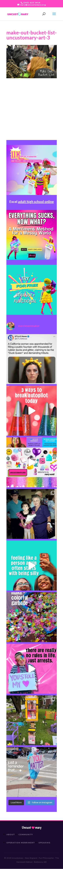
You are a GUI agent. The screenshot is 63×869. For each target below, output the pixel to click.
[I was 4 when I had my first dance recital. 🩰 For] (31, 514)
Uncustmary (31, 828)
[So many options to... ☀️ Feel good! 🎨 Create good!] (31, 462)
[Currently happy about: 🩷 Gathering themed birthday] (31, 720)
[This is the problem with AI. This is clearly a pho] (31, 359)
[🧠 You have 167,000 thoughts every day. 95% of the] (31, 411)
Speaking (44, 842)
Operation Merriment (20, 842)
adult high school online (36, 202)
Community (25, 834)
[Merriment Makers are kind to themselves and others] (31, 772)
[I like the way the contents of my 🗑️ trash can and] (31, 617)
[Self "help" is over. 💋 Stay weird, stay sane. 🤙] (31, 565)
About (10, 834)
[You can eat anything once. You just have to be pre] (31, 669)
